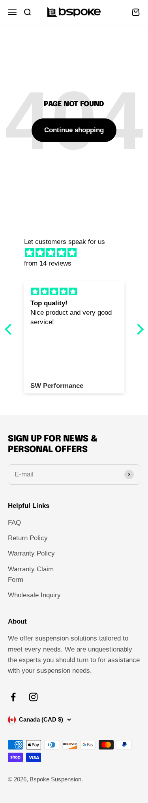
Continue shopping (74, 130)
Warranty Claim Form (31, 574)
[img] (78, 252)
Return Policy (28, 538)
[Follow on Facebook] (13, 697)
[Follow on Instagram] (33, 697)
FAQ (14, 522)
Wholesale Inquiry (34, 595)
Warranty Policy (31, 553)
